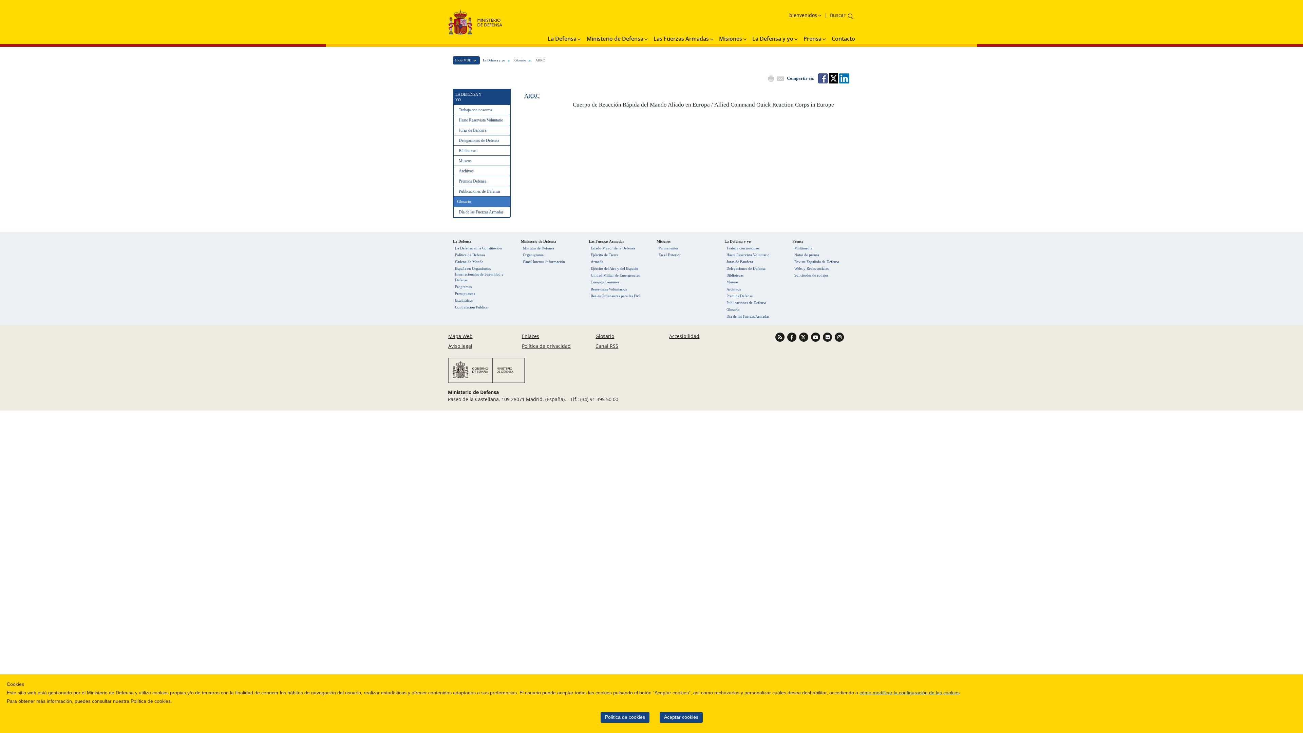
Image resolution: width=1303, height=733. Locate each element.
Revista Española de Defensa (816, 262)
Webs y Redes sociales (811, 268)
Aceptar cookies (681, 717)
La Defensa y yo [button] (772, 38)
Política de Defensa (470, 255)
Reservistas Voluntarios (609, 289)
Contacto (843, 38)
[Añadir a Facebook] (822, 78)
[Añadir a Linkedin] (843, 78)
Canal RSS (607, 346)
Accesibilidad (684, 336)
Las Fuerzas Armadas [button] (681, 38)
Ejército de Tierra (604, 255)
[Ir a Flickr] (828, 337)
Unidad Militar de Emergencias (615, 275)
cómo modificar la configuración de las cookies (910, 692)
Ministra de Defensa (538, 248)
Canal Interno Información (544, 262)
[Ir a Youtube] (816, 337)
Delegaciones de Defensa (479, 140)
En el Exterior (670, 255)
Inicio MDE (463, 60)
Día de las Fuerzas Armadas (481, 212)
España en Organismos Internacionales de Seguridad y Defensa (479, 274)
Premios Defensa (472, 181)
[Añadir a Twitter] (833, 78)
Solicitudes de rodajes (811, 275)
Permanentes (668, 248)
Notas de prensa (806, 255)
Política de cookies (625, 717)
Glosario (520, 60)
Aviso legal (460, 346)
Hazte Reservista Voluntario (481, 120)
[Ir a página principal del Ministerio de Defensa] (475, 22)
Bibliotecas (467, 150)
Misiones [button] (730, 38)
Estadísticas (464, 300)
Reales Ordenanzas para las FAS (615, 296)
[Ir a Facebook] (792, 337)
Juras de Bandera (472, 130)
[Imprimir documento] (770, 78)
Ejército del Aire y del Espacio (614, 268)
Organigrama (533, 255)
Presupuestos (465, 294)
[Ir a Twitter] (804, 337)
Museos (465, 160)
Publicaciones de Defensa (479, 191)
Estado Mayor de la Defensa (613, 248)
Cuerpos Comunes (605, 282)
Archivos (466, 171)
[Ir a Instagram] (839, 337)
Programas (463, 287)
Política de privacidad (546, 346)
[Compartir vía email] (780, 78)
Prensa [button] (813, 38)
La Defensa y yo (494, 60)
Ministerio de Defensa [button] (615, 38)
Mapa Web (460, 336)
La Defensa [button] (562, 38)
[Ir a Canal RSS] (781, 337)
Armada (597, 262)
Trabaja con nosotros (475, 110)
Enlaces (530, 336)
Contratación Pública (471, 307)
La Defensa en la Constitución (478, 248)
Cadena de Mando (469, 262)
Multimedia (803, 248)
